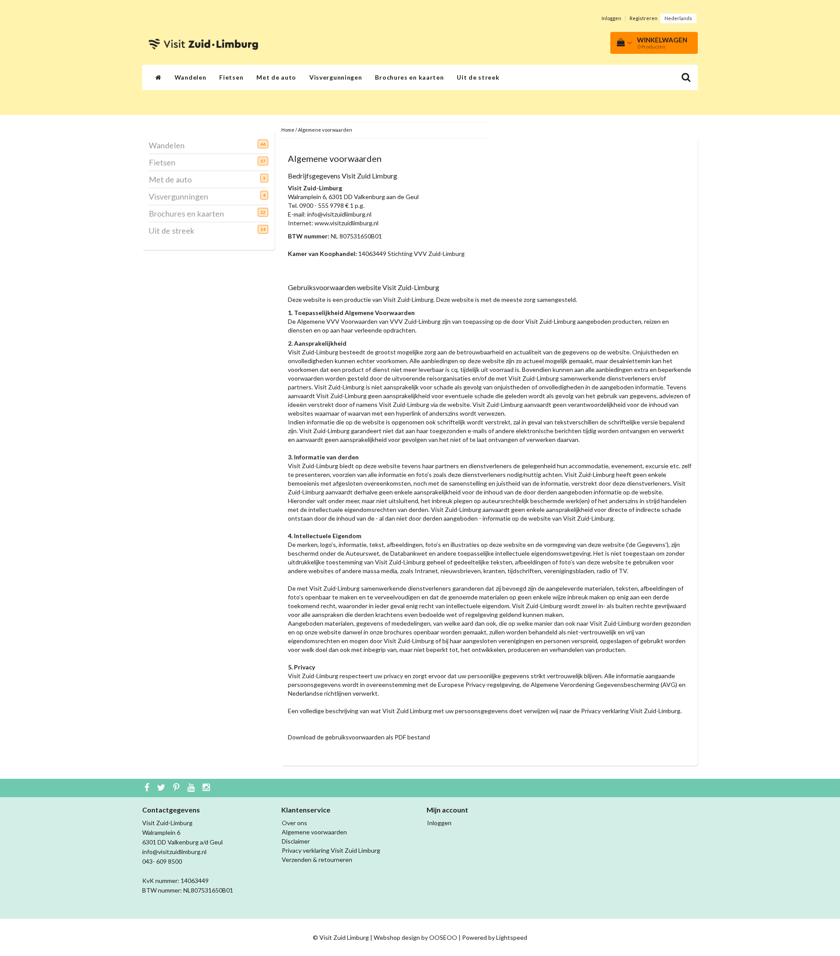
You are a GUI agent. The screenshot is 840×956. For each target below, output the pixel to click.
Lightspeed (511, 937)
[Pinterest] (177, 788)
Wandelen (190, 77)
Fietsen (231, 77)
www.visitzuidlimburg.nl (346, 223)
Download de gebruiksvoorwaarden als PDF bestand (359, 737)
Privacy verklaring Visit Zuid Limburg (331, 850)
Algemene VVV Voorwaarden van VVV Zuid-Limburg (369, 321)
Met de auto (276, 77)
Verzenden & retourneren (317, 859)
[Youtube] (192, 788)
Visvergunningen (335, 77)
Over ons (294, 822)
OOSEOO (443, 937)
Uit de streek (478, 77)
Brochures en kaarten (409, 77)
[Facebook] (147, 788)
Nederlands (678, 18)
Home (287, 130)
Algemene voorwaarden (325, 130)
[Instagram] (207, 788)
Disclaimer (296, 841)
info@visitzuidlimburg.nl (339, 214)
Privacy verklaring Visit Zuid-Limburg (630, 710)
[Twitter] (162, 788)
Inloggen (611, 18)
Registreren (644, 18)
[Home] (158, 77)
